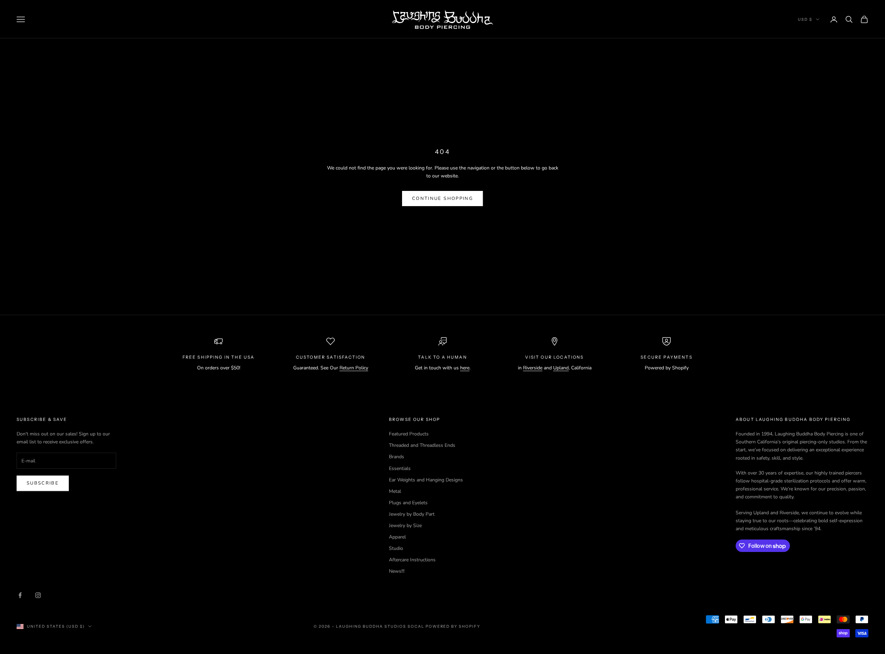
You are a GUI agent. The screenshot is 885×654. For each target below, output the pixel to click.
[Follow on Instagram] (38, 595)
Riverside (532, 368)
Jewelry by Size (405, 525)
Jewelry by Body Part (412, 514)
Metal (395, 491)
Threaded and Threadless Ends (422, 445)
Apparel (397, 537)
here (464, 368)
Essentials (400, 468)
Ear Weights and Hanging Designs (426, 480)
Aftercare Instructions (412, 559)
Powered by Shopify (453, 626)
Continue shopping (442, 198)
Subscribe (43, 483)
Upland (561, 368)
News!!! (396, 571)
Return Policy (353, 368)
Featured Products (409, 434)
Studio (396, 548)
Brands (396, 456)
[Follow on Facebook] (20, 595)
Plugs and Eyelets (408, 502)
